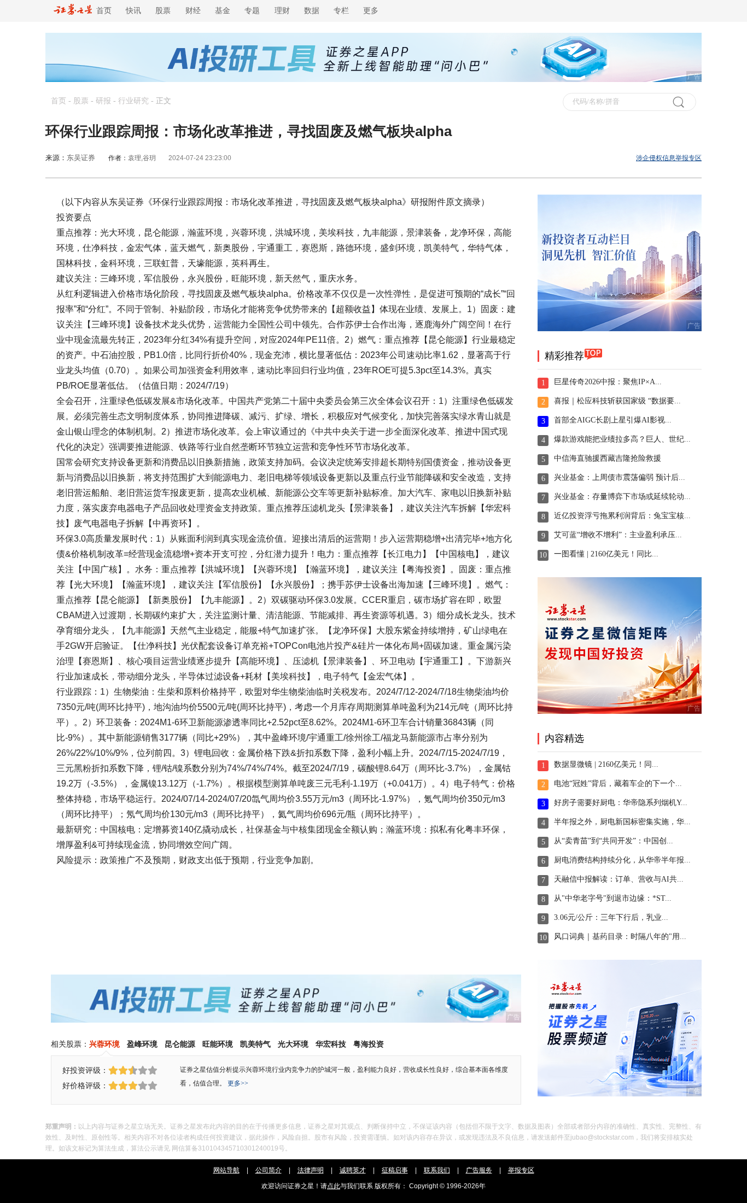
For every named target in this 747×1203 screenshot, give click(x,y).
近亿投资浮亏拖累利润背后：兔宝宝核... (622, 516)
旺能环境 (217, 1044)
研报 (103, 101)
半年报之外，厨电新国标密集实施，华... (622, 822)
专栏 (341, 11)
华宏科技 (331, 1044)
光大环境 (293, 1044)
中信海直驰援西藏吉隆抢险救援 (607, 458)
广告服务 (479, 1170)
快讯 (133, 11)
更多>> (237, 1083)
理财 (282, 11)
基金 (222, 11)
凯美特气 (255, 1044)
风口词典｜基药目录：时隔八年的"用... (620, 936)
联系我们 (437, 1170)
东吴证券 (81, 158)
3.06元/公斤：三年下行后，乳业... (611, 917)
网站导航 (226, 1170)
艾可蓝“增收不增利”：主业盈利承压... (618, 535)
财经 (193, 11)
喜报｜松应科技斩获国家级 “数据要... (617, 401)
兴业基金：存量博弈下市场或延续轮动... (622, 496)
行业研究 (133, 101)
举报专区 (521, 1170)
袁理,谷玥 (142, 158)
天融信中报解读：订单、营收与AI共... (619, 879)
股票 (163, 11)
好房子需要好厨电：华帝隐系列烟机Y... (620, 803)
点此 (333, 1186)
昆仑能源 (180, 1044)
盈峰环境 (142, 1044)
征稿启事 (395, 1170)
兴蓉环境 (104, 1044)
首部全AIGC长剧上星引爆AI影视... (613, 420)
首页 (102, 11)
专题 (252, 11)
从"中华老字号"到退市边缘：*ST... (613, 898)
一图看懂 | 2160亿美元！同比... (606, 554)
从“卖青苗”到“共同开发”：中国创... (613, 841)
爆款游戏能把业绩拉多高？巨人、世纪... (622, 439)
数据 (311, 11)
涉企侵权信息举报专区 (669, 158)
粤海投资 (368, 1044)
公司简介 (268, 1170)
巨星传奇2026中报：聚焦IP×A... (608, 382)
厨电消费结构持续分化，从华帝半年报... (622, 860)
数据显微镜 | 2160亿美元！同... (606, 764)
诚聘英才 (353, 1170)
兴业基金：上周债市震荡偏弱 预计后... (619, 477)
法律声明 (310, 1170)
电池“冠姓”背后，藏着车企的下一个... (618, 783)
